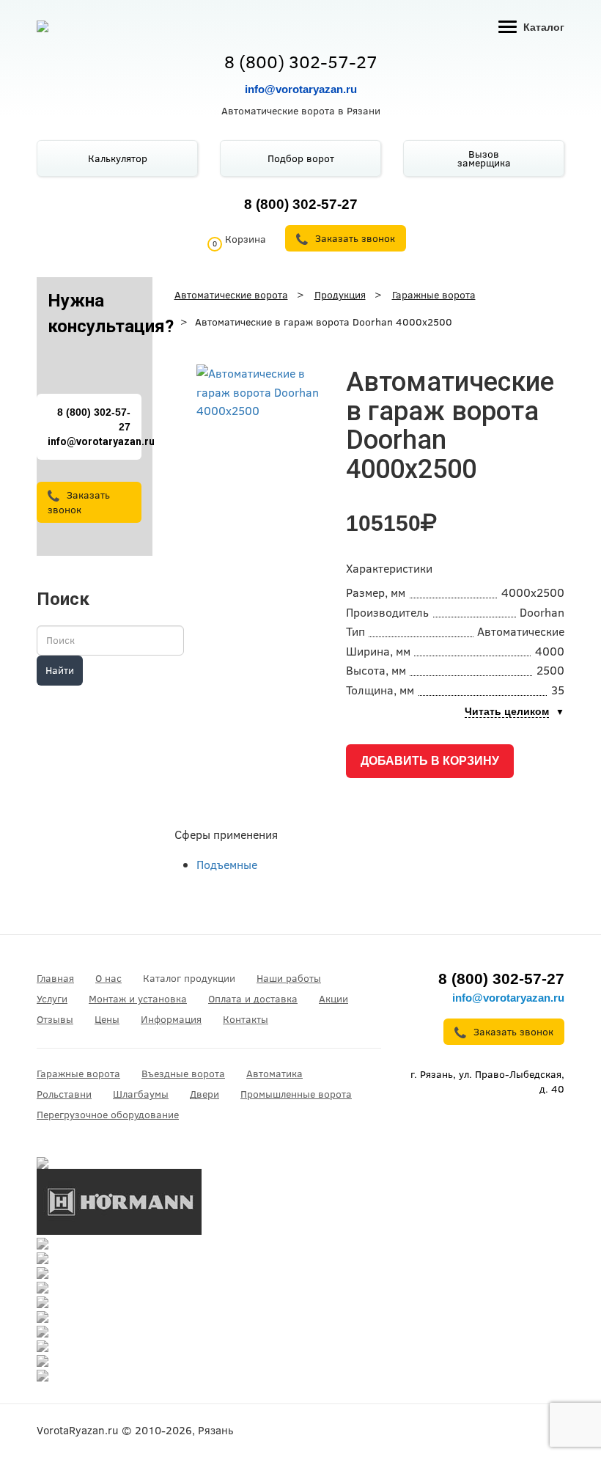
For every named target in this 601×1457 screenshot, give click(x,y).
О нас (108, 978)
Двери (204, 1094)
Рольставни (64, 1094)
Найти (59, 670)
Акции (333, 998)
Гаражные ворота (78, 1073)
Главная (55, 978)
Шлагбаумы (141, 1094)
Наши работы (289, 978)
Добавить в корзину (430, 761)
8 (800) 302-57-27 (300, 61)
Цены (107, 1019)
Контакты (245, 1019)
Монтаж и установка (138, 998)
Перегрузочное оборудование (108, 1114)
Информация (171, 1019)
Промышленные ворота (296, 1094)
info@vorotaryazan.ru (301, 89)
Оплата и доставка (253, 998)
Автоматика (274, 1073)
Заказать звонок (79, 502)
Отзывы (55, 1019)
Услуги (52, 998)
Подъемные (226, 864)
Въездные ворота (183, 1073)
